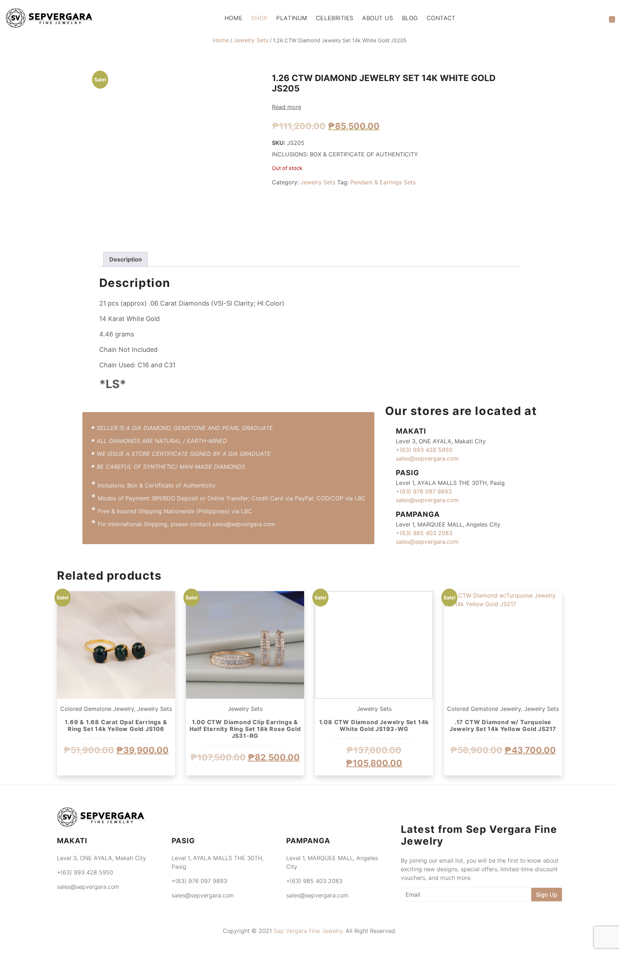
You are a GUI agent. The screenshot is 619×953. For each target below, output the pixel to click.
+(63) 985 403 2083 (424, 533)
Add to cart (116, 782)
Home (221, 40)
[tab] (125, 259)
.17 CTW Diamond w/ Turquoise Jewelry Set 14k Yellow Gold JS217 (503, 725)
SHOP (259, 18)
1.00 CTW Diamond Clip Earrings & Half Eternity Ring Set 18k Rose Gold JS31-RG (245, 728)
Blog (410, 18)
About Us (377, 18)
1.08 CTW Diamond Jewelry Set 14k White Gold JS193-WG (374, 725)
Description (125, 259)
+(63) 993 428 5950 (424, 449)
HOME (234, 18)
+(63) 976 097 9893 (424, 491)
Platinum (291, 18)
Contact (441, 18)
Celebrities (335, 18)
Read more (286, 106)
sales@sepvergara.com (427, 458)
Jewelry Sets (251, 40)
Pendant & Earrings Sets (383, 182)
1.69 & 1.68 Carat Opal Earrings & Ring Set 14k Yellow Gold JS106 (116, 725)
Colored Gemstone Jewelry (97, 708)
